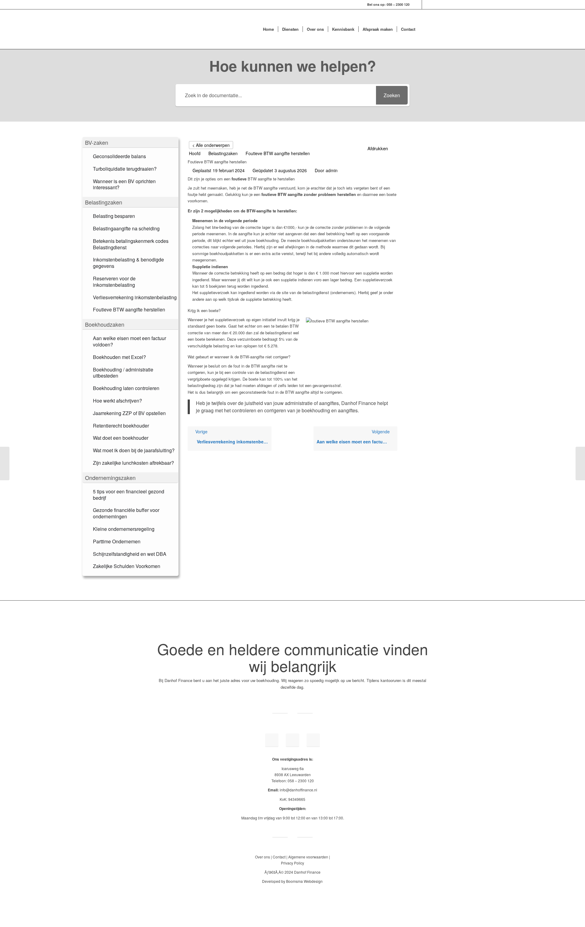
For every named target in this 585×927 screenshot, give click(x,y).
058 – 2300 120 (398, 4)
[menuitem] (268, 29)
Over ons (262, 856)
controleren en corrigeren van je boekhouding (281, 410)
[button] (130, 142)
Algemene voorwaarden (308, 856)
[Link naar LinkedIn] (417, 4)
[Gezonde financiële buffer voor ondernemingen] (4, 463)
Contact (279, 856)
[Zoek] (425, 29)
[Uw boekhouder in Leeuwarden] (199, 29)
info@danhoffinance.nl (298, 789)
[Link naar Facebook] (426, 4)
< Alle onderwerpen (211, 145)
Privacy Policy (292, 862)
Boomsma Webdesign (304, 881)
